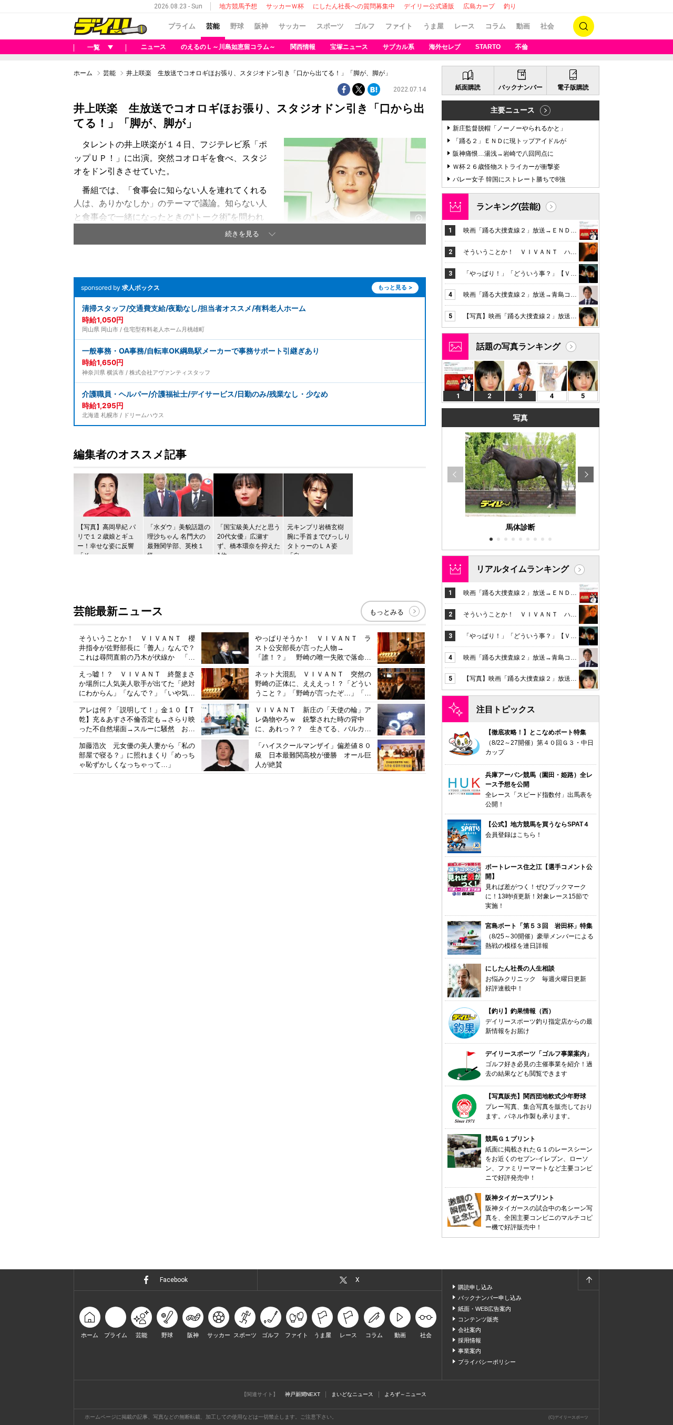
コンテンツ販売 (478, 1319)
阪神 (261, 26)
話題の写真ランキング (518, 346)
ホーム (83, 73)
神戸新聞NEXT (302, 1394)
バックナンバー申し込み (490, 1298)
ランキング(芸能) (508, 206)
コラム (495, 26)
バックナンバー (520, 87)
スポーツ (330, 26)
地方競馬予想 (238, 6)
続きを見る (242, 234)
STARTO (488, 46)
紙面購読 (468, 87)
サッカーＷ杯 (285, 6)
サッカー (292, 26)
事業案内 (469, 1351)
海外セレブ (445, 46)
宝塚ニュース (349, 46)
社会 (547, 26)
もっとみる (387, 612)
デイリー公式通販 (429, 6)
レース (464, 26)
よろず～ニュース (405, 1394)
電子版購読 (573, 87)
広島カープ (479, 6)
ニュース (153, 46)
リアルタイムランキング (522, 568)
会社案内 (469, 1330)
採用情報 (469, 1340)
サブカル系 (398, 46)
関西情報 (302, 46)
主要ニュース (513, 110)
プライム (182, 26)
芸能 (213, 26)
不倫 (521, 46)
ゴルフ (364, 26)
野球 (237, 26)
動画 (523, 26)
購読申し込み (475, 1287)
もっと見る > (395, 287)
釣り (510, 6)
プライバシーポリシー (487, 1362)
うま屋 (433, 26)
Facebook (174, 1279)
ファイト (399, 26)
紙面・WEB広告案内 (484, 1309)
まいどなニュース (352, 1394)
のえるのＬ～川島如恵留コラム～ (228, 46)
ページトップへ (588, 1279)
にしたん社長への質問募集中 (354, 6)
